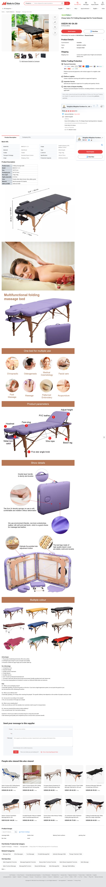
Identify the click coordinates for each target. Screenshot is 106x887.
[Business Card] (102, 145)
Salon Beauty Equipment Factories (68, 862)
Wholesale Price (55, 875)
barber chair (30, 835)
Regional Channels (72, 875)
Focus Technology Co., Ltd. (42, 880)
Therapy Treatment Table (75, 854)
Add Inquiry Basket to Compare (30, 61)
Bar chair (4, 838)
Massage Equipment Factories (28, 862)
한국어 (66, 877)
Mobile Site (88, 875)
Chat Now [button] (95, 31)
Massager (18, 11)
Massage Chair (7, 854)
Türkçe (85, 877)
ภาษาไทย (80, 877)
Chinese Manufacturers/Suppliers (33, 875)
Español (19, 877)
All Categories (7, 8)
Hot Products (12, 875)
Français (31, 877)
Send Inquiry (71, 31)
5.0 (84, 140)
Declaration (70, 880)
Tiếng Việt (91, 877)
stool (28, 838)
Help (75, 8)
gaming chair (82, 835)
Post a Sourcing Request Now (49, 752)
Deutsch (50, 877)
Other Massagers (18, 854)
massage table (5, 835)
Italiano (44, 877)
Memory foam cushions (59, 835)
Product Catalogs (25, 832)
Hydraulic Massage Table (59, 854)
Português (25, 877)
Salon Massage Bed (54, 866)
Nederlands (56, 877)
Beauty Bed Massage (40, 866)
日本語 (71, 877)
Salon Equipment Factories (10, 862)
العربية (61, 877)
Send (16, 752)
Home (3, 11)
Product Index (82, 875)
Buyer (67, 8)
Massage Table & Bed (27, 11)
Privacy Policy (77, 880)
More (3, 869)
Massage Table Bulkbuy (69, 866)
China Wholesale (46, 875)
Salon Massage (85, 862)
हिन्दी (75, 877)
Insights (95, 875)
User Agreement (62, 880)
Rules (103, 8)
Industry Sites (64, 875)
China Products (20, 875)
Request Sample (89, 35)
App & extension (85, 8)
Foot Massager (30, 854)
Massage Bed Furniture (25, 866)
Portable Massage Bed (43, 854)
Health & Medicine (10, 11)
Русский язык (38, 877)
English (14, 877)
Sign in (102, 4)
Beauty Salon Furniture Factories (47, 862)
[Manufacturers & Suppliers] (11, 3)
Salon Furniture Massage (9, 866)
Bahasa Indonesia (99, 877)
